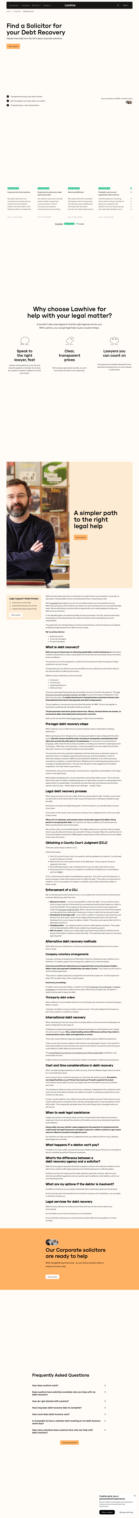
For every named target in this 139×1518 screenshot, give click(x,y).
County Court (76, 718)
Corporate (17, 11)
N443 (60, 872)
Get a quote (13, 46)
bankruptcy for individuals (101, 987)
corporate (54, 603)
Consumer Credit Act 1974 (68, 909)
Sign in (125, 5)
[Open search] (118, 5)
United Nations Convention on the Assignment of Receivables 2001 (76, 1053)
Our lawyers (26, 5)
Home (9, 11)
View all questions (69, 1442)
